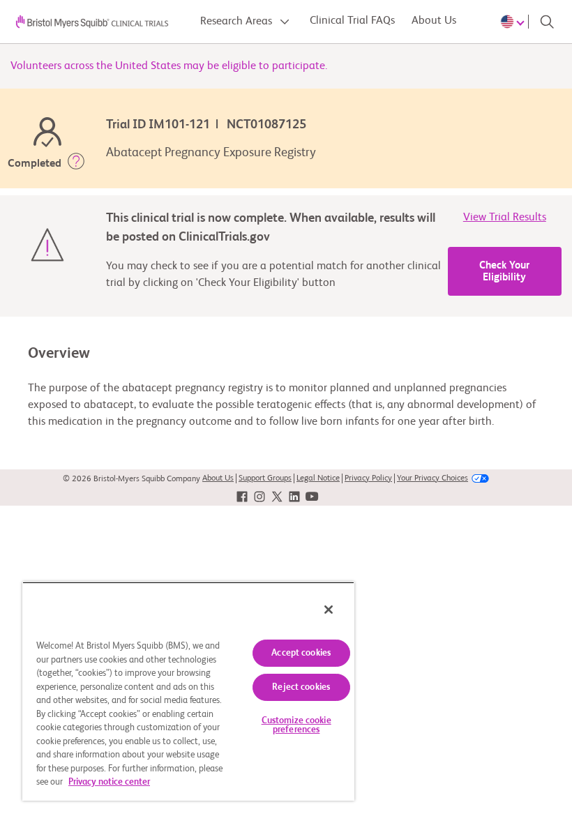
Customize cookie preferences (296, 725)
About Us (434, 21)
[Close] (328, 609)
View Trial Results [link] (504, 217)
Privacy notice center (109, 782)
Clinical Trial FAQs (352, 21)
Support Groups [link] (265, 478)
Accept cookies (301, 653)
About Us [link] (218, 478)
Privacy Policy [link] (368, 478)
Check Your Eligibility (504, 271)
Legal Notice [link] (318, 478)
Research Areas (237, 21)
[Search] (547, 21)
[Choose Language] (514, 22)
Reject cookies (301, 687)
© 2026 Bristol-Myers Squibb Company (131, 479)
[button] (76, 164)
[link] (242, 496)
